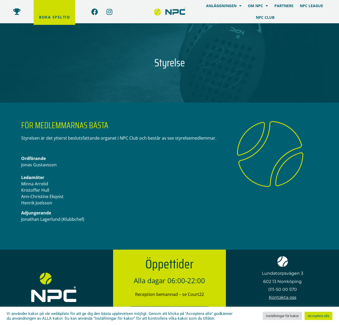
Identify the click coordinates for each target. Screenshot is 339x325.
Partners (283, 5)
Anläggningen (221, 5)
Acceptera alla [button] (318, 316)
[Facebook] (94, 11)
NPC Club (265, 17)
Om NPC (255, 5)
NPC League (311, 5)
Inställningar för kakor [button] (282, 316)
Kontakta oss (282, 297)
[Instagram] (109, 11)
